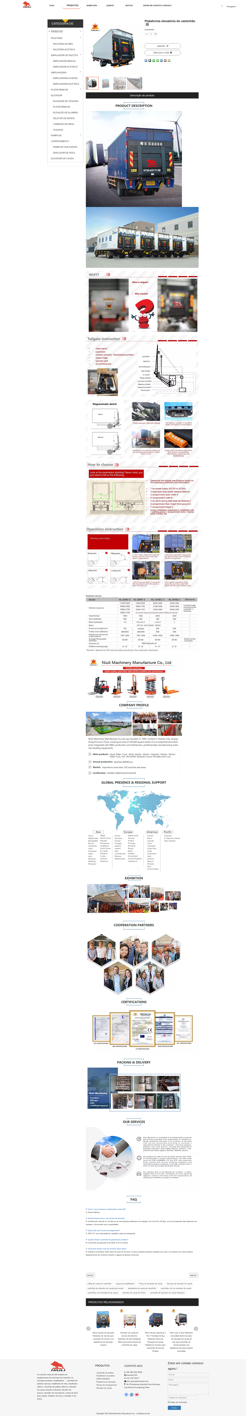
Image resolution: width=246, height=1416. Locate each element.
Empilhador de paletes (105, 1376)
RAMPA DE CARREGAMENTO (60, 138)
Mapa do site (144, 1413)
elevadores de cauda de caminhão (142, 1288)
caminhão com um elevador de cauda (176, 1288)
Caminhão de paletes (105, 1373)
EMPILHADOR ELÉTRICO (65, 67)
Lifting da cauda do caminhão (99, 1284)
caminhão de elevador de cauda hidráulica (167, 1293)
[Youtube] (137, 1395)
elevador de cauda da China (133, 1293)
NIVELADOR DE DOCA (64, 153)
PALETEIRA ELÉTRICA (64, 49)
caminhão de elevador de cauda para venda (105, 1288)
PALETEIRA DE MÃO (63, 44)
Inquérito (161, 46)
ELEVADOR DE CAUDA (62, 158)
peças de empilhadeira (125, 1284)
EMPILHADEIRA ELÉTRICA (66, 84)
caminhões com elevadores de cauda (103, 1293)
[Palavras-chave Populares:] (222, 6)
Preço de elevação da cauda (150, 1284)
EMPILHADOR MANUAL (64, 61)
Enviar (174, 1408)
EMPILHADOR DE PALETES (64, 55)
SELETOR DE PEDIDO (64, 118)
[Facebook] (126, 1395)
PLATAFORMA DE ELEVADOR (59, 93)
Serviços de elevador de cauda (179, 1284)
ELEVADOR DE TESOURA (65, 101)
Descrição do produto (142, 95)
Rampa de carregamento (106, 1385)
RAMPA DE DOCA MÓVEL (65, 147)
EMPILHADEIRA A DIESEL (65, 78)
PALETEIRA (56, 38)
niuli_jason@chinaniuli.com (137, 1381)
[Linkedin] (132, 1395)
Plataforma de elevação (106, 1382)
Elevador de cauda (104, 1388)
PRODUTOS (57, 31)
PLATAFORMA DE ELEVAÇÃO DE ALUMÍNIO (65, 110)
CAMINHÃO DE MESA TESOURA (63, 127)
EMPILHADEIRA (58, 72)
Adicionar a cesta (161, 53)
